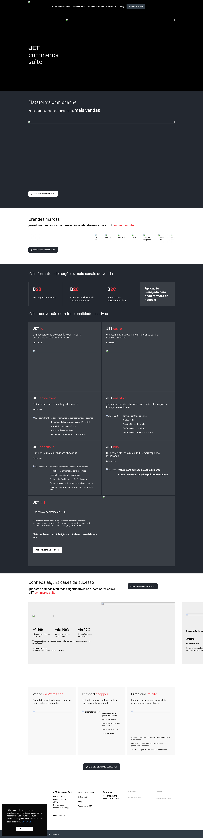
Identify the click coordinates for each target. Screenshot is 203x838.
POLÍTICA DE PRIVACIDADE (51, 834)
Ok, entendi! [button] (24, 829)
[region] (101, 635)
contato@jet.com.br (111, 799)
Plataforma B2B (59, 799)
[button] (43, 194)
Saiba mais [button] (26, 822)
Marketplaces (58, 805)
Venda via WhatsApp (61, 807)
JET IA (56, 802)
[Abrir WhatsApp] (197, 832)
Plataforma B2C (59, 796)
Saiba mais (37, 343)
